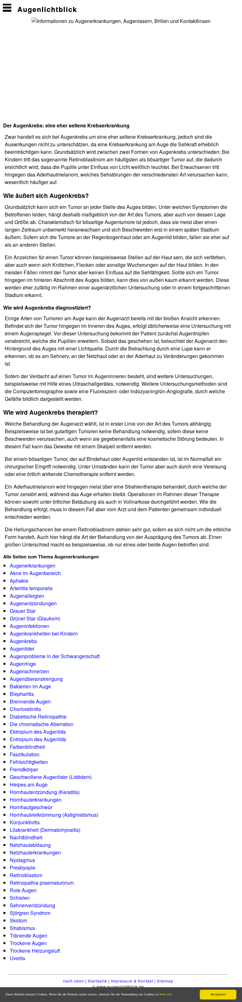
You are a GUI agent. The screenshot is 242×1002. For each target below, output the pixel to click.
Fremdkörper (24, 769)
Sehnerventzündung (32, 905)
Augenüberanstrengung (36, 678)
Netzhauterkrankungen (35, 852)
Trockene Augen (28, 943)
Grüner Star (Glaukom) (35, 618)
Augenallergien (27, 595)
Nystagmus (22, 860)
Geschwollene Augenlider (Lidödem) (51, 777)
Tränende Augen (28, 935)
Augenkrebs (23, 641)
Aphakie (19, 580)
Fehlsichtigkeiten (29, 761)
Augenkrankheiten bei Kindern (44, 633)
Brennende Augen (30, 701)
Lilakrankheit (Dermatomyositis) (45, 829)
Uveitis (17, 958)
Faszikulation (24, 754)
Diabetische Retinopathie (38, 716)
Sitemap (165, 980)
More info (165, 994)
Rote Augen (23, 890)
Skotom (18, 920)
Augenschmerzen (29, 671)
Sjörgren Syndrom (30, 912)
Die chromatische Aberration (41, 724)
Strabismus (22, 928)
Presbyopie (22, 867)
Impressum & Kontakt (132, 980)
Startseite (97, 980)
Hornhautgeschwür (31, 807)
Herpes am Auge (29, 784)
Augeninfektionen (29, 626)
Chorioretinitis (25, 709)
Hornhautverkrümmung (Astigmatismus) (54, 814)
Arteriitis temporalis (31, 588)
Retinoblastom (26, 875)
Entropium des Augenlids (38, 739)
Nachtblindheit (26, 837)
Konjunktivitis (25, 822)
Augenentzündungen (33, 603)
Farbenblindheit (27, 746)
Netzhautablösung (30, 844)
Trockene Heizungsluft (35, 950)
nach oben (73, 980)
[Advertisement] (78, 72)
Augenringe (23, 663)
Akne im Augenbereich (35, 573)
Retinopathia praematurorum (42, 882)
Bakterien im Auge (30, 686)
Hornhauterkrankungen (35, 799)
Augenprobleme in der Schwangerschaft (55, 656)
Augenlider (22, 648)
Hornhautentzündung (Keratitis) (45, 792)
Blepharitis (22, 693)
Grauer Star (23, 610)
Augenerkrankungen (32, 565)
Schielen (20, 897)
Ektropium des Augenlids (38, 731)
